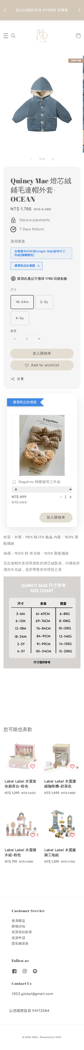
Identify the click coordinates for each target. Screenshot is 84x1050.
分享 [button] (20, 379)
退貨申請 (18, 938)
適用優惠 (17, 241)
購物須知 (18, 926)
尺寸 (13, 289)
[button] (6, 36)
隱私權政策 (20, 944)
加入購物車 (42, 353)
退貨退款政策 (22, 932)
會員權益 (18, 921)
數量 (13, 331)
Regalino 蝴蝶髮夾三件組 (40, 482)
